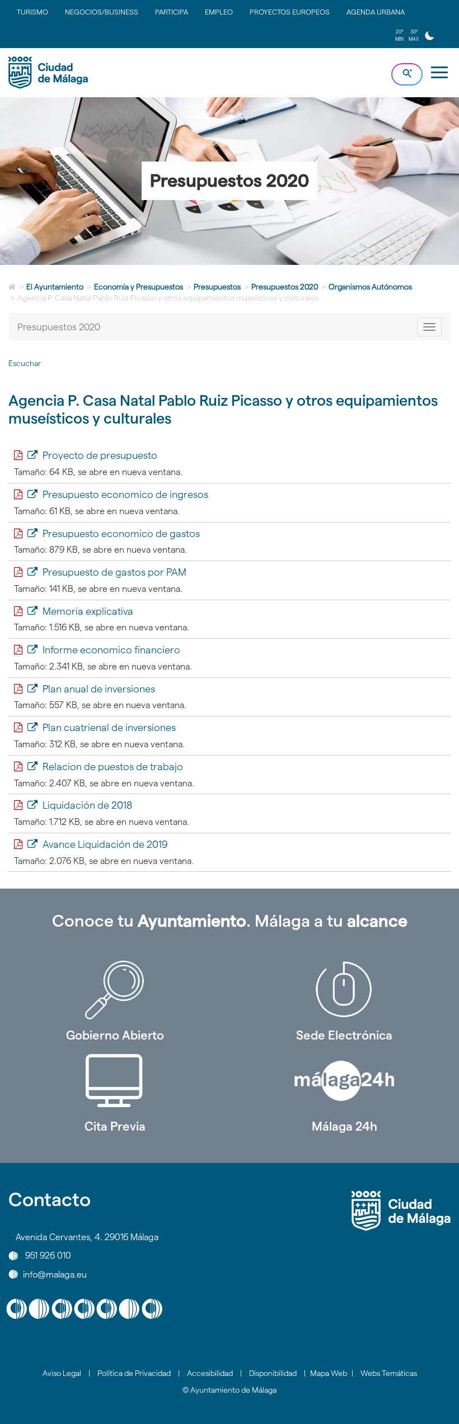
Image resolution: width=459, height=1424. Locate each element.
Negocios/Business (101, 12)
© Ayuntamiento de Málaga (229, 1389)
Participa (171, 12)
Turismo (32, 12)
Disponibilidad (273, 1373)
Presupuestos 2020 (284, 286)
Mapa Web (328, 1373)
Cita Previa (115, 1126)
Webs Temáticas (388, 1373)
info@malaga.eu (55, 1274)
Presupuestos (217, 286)
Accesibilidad (210, 1373)
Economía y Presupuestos (138, 286)
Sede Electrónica (344, 1035)
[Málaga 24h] (344, 1081)
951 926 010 (48, 1255)
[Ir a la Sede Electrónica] (344, 989)
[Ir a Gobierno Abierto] (114, 989)
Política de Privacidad (134, 1373)
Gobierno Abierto (115, 1035)
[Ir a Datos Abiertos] (114, 1081)
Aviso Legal (62, 1373)
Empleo (219, 12)
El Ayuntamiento (54, 286)
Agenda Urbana (375, 12)
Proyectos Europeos (290, 12)
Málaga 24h (344, 1126)
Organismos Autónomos (370, 286)
